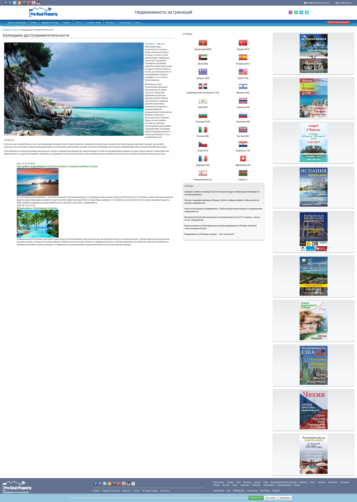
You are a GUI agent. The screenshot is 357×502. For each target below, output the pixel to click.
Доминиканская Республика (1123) (203, 93)
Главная (6, 30)
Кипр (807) (203, 107)
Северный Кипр (284, 485)
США (265, 482)
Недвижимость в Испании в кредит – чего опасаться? (209, 234)
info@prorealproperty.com (318, 3)
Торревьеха (218, 490)
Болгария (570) (203, 122)
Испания (247, 482)
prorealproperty (344, 3)
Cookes (33, 22)
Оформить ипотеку (50, 22)
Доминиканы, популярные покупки (37, 208)
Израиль (303, 482)
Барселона (252, 490)
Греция (257, 482)
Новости (67, 22)
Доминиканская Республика (284, 482)
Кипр (312, 482)
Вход (137, 22)
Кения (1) (243, 179)
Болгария (332, 482)
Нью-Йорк (264, 490)
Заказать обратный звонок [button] (339, 23)
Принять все (256, 498)
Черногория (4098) (203, 49)
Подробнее (285, 498)
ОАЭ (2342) (203, 64)
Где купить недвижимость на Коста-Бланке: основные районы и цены (57, 166)
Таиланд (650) (243, 107)
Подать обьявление (17, 22)
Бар (228, 490)
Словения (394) (243, 122)
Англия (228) (243, 136)
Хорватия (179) (243, 151)
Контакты (110, 22)
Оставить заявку (93, 22)
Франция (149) (203, 165)
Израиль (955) (243, 93)
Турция (230, 482)
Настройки (271, 498)
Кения (297, 485)
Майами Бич (239, 490)
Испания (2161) (243, 64)
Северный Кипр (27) (203, 179)
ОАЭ (239, 482)
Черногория (218, 482)
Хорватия (244, 485)
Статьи (78, 22)
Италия (216, 485)
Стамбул (276, 490)
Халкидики (150, 44)
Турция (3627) (243, 49)
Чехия (235, 485)
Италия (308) (203, 136)
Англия (226, 485)
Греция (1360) (202, 78)
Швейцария (268, 485)
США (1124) (243, 78)
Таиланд (322, 482)
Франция (256, 485)
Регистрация (125, 22)
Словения (344, 482)
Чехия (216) (202, 151)
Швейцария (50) (243, 165)
